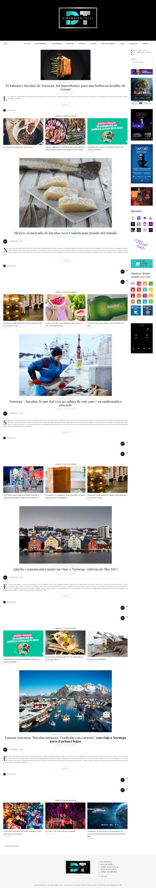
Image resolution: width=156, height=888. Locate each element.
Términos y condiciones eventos (89, 885)
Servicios (61, 885)
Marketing (70, 43)
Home (48, 885)
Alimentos (60, 82)
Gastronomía (57, 43)
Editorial (103, 876)
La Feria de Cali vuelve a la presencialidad (60, 831)
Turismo (146, 43)
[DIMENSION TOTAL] (78, 18)
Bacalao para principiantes (96, 659)
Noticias (93, 43)
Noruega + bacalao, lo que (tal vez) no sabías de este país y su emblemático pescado (65, 403)
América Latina (66, 230)
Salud (122, 43)
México (76, 734)
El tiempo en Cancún (141, 351)
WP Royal (43, 885)
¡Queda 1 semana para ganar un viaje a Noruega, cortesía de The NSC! (65, 569)
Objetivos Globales (108, 43)
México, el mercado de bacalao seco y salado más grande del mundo (65, 233)
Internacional (75, 566)
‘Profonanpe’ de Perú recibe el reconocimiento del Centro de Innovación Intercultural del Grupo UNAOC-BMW (106, 833)
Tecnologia (133, 43)
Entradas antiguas (11, 846)
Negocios (82, 43)
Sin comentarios (69, 93)
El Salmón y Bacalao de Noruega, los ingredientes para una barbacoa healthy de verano (66, 87)
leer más (65, 104)
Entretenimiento (41, 43)
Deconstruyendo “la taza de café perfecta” (18, 147)
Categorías (134, 59)
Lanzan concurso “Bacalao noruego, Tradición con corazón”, (65, 739)
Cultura (27, 43)
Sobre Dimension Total (69, 885)
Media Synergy (54, 885)
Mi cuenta (78, 885)
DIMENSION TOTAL (11, 110)
